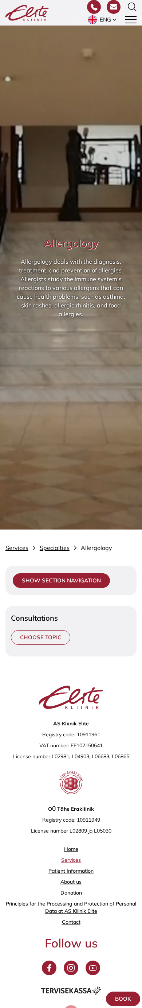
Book (123, 998)
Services (71, 860)
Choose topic (40, 637)
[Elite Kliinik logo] (27, 12)
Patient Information (71, 871)
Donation (71, 892)
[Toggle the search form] (132, 7)
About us (71, 882)
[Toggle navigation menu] (131, 20)
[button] (103, 19)
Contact (71, 922)
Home (71, 849)
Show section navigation (61, 580)
